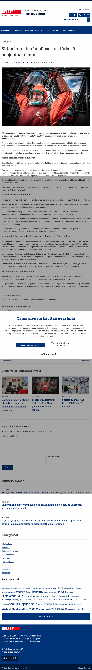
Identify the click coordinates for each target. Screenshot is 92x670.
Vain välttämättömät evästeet (61, 344)
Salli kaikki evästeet (30, 345)
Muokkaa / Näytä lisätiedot (46, 353)
